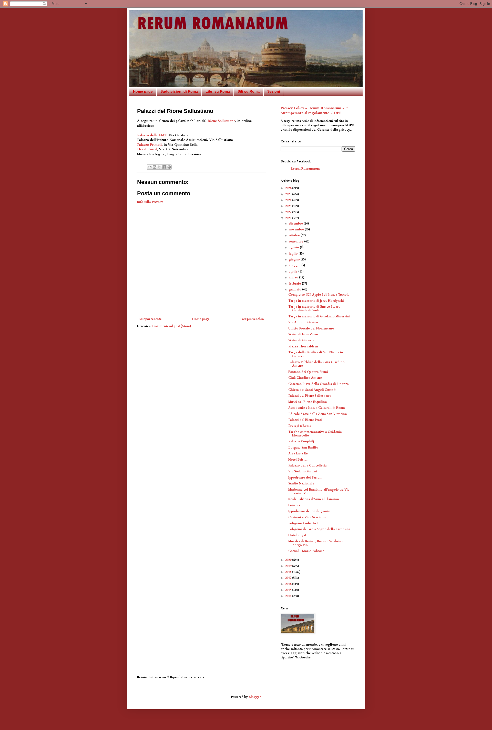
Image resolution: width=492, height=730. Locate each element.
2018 (288, 572)
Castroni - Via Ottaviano (307, 517)
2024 (288, 200)
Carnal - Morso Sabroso (306, 551)
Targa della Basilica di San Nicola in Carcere (315, 354)
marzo (294, 277)
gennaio (295, 289)
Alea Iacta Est (298, 453)
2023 (288, 206)
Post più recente (150, 319)
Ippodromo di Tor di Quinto (309, 511)
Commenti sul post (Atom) (171, 326)
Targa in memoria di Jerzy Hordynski (316, 301)
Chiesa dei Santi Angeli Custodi (312, 390)
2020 (288, 560)
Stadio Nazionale (301, 483)
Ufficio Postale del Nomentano (311, 328)
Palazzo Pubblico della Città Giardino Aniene (316, 364)
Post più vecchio (252, 319)
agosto (294, 247)
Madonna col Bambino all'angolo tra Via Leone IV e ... (319, 491)
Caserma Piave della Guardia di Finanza (318, 384)
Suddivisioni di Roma (179, 91)
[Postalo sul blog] (154, 167)
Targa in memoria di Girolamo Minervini (319, 316)
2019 (288, 566)
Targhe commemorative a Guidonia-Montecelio (316, 433)
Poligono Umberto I (303, 523)
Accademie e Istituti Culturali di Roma (316, 408)
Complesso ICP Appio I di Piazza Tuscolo (319, 295)
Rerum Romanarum (305, 169)
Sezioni (273, 91)
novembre (297, 229)
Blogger (255, 697)
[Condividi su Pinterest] (169, 167)
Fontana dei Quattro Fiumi (308, 372)
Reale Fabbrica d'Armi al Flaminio (313, 499)
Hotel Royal (147, 149)
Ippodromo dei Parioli (305, 477)
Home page (143, 91)
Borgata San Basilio (303, 447)
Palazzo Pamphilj (301, 441)
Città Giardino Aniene (305, 378)
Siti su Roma (249, 91)
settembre (296, 241)
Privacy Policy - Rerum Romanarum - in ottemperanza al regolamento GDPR (314, 111)
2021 (288, 218)
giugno (295, 259)
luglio (294, 253)
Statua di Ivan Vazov (303, 334)
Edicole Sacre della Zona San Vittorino (317, 414)
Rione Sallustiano (221, 121)
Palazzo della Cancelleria (307, 465)
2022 (288, 212)
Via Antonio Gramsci (304, 322)
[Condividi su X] (159, 167)
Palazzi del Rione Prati (305, 420)
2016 (288, 584)
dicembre (296, 223)
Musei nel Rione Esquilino (307, 402)
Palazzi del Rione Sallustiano (309, 396)
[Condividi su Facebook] (164, 167)
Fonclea (294, 505)
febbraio (295, 283)
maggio (295, 265)
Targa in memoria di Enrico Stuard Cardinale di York (314, 308)
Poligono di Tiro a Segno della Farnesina (319, 529)
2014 (288, 596)
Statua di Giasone (301, 340)
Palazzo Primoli (149, 144)
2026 (288, 188)
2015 (288, 590)
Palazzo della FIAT (152, 135)
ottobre (295, 235)
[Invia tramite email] (149, 167)
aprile (293, 271)
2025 (288, 194)
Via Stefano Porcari (302, 471)
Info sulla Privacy (150, 202)
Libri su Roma (218, 91)
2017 (288, 578)
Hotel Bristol (298, 460)
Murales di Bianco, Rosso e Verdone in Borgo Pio (316, 543)
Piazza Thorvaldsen (303, 346)
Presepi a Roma (299, 426)
